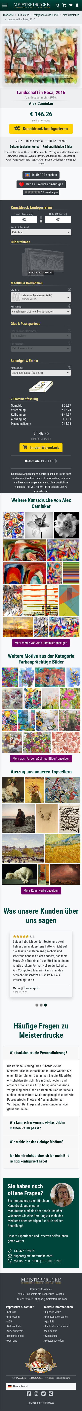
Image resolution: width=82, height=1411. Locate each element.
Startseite (8, 15)
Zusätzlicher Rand (20, 227)
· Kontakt (11, 1312)
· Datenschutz (13, 1326)
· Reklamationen (15, 1336)
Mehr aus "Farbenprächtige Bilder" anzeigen (41, 758)
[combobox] (41, 232)
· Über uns (11, 1340)
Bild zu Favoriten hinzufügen (43, 184)
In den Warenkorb (43, 447)
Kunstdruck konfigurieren (44, 128)
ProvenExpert (31, 988)
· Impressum (13, 1316)
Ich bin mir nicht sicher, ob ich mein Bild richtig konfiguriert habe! (39, 1158)
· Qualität (49, 1321)
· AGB (9, 1321)
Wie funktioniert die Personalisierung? (38, 1052)
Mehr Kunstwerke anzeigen (41, 890)
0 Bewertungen (49, 192)
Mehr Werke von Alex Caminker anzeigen (41, 643)
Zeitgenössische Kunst (45, 15)
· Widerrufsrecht (14, 1331)
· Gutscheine (51, 1336)
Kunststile (23, 15)
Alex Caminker (71, 15)
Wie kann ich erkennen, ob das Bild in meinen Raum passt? (37, 1125)
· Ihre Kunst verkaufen (56, 1316)
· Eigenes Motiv (52, 1312)
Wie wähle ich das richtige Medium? (36, 1142)
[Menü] (5, 5)
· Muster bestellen (54, 1340)
